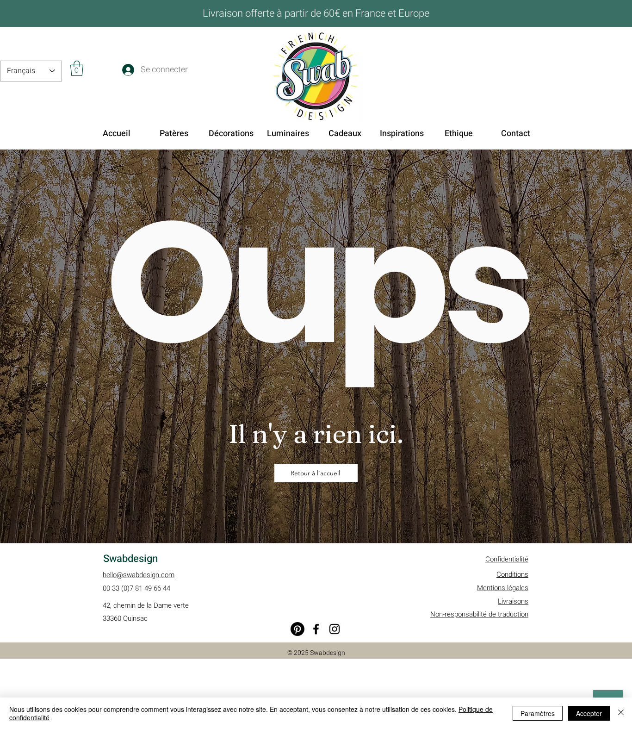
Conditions (512, 574)
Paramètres (537, 713)
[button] (76, 68)
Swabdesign (130, 558)
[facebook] (316, 629)
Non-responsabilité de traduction (479, 614)
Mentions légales (502, 588)
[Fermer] (620, 713)
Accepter (589, 713)
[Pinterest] (297, 629)
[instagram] (334, 629)
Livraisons (513, 601)
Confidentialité (506, 559)
